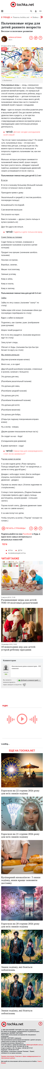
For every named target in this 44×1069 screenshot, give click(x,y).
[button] (35, 11)
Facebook (27, 534)
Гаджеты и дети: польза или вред (27, 232)
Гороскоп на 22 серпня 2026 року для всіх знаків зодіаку (20, 792)
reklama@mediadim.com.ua (34, 1045)
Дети (4, 49)
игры (10, 550)
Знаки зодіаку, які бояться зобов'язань (16, 968)
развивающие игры (17, 553)
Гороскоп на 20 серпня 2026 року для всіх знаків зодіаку (20, 925)
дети (20, 550)
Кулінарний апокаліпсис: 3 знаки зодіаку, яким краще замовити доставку (20, 880)
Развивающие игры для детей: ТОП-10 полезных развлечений (19, 601)
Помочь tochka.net (21, 17)
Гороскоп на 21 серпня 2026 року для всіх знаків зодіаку (20, 835)
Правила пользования (7, 1056)
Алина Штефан (14, 37)
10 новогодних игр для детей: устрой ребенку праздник (18, 648)
